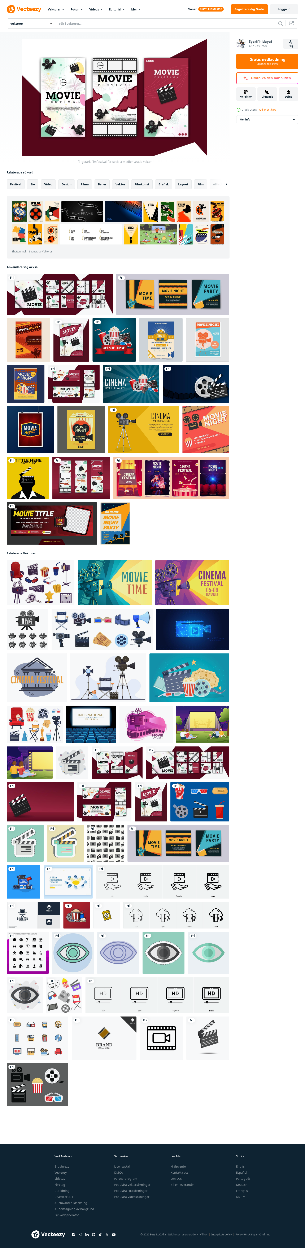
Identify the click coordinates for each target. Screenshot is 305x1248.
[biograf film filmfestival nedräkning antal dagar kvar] (27, 629)
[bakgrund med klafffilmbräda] (40, 801)
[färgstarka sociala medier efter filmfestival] (60, 294)
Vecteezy (61, 1172)
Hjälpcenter (179, 1166)
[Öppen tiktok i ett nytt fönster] (100, 1234)
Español (241, 1172)
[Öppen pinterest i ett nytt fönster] (93, 1234)
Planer (192, 9)
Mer (134, 9)
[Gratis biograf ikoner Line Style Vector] (37, 1038)
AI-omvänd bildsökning (71, 1203)
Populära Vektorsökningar (132, 1185)
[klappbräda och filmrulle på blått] (196, 384)
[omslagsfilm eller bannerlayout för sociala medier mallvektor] (52, 523)
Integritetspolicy (221, 1234)
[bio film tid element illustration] (76, 915)
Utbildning (62, 1191)
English (241, 1166)
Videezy (60, 1179)
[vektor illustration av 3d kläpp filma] (207, 1038)
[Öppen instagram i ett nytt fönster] (80, 1234)
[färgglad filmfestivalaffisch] (71, 340)
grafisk (163, 184)
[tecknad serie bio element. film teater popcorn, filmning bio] (199, 801)
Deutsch (242, 1185)
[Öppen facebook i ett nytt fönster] (73, 1234)
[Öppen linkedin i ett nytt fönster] (87, 1234)
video (48, 184)
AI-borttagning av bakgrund (74, 1209)
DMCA (118, 1172)
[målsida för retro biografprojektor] (143, 429)
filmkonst (142, 184)
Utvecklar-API (64, 1197)
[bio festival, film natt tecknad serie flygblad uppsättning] (171, 478)
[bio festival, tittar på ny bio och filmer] (37, 677)
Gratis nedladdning (267, 61)
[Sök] (280, 23)
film (200, 184)
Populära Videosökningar (131, 1197)
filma (85, 184)
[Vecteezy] (24, 9)
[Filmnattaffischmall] (207, 340)
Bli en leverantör (182, 1185)
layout (183, 184)
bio (32, 184)
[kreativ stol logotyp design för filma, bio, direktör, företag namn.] (33, 915)
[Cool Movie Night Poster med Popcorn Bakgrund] (81, 429)
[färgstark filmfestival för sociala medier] (117, 762)
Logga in (284, 9)
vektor (120, 184)
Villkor (204, 1234)
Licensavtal (122, 1166)
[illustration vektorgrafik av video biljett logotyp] (106, 915)
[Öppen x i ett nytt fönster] (107, 1234)
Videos (94, 9)
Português (243, 1179)
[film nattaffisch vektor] (161, 340)
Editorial (115, 9)
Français (242, 1191)
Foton (75, 9)
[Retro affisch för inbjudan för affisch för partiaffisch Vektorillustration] (30, 429)
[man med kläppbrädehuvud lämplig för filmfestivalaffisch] (28, 478)
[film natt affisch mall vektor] (25, 384)
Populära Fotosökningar (131, 1191)
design (66, 184)
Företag (60, 1185)
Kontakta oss (179, 1172)
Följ (290, 46)
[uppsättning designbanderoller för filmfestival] (74, 384)
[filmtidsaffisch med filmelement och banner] (114, 340)
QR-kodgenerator (67, 1215)
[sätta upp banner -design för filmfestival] (81, 478)
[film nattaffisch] (28, 340)
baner (102, 184)
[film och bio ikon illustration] (37, 1084)
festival (15, 184)
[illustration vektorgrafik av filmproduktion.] (23, 882)
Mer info (245, 119)
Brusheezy (62, 1166)
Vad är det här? (267, 109)
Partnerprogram (125, 1179)
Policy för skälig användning (252, 1234)
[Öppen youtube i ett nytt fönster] (114, 1234)
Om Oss (176, 1179)
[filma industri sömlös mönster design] (105, 843)
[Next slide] (223, 184)
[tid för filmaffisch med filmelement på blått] (131, 384)
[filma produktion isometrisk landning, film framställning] (68, 882)
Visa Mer (217, 234)
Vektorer (54, 9)
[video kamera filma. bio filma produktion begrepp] (192, 629)
